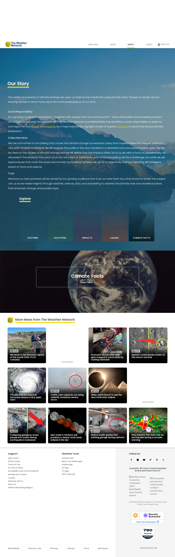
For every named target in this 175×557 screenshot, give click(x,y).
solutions (122, 126)
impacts (50, 126)
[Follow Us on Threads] (157, 460)
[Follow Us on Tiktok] (150, 460)
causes (35, 126)
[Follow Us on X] (163, 460)
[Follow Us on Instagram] (138, 460)
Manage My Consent (17, 474)
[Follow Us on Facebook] (131, 460)
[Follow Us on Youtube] (144, 460)
